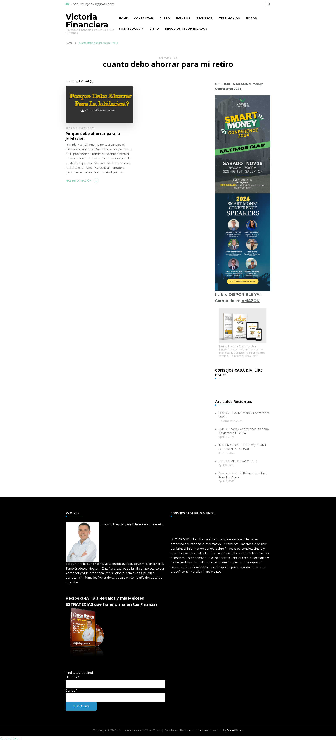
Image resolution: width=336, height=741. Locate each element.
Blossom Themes (196, 730)
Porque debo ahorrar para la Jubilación (93, 136)
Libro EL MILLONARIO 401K (238, 461)
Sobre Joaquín (131, 28)
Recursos (205, 18)
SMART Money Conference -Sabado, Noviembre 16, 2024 (244, 431)
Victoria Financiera (87, 20)
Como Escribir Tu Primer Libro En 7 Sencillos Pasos (243, 475)
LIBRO (154, 28)
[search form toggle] (269, 4)
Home (123, 18)
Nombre (72, 677)
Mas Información (79, 180)
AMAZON (250, 300)
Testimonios (229, 18)
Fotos (251, 18)
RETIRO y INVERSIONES (80, 128)
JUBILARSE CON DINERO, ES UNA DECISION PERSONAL (242, 447)
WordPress (235, 730)
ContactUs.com (10, 738)
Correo (71, 690)
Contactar (143, 18)
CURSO (164, 18)
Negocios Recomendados (186, 28)
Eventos (183, 18)
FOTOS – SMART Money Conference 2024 (244, 414)
